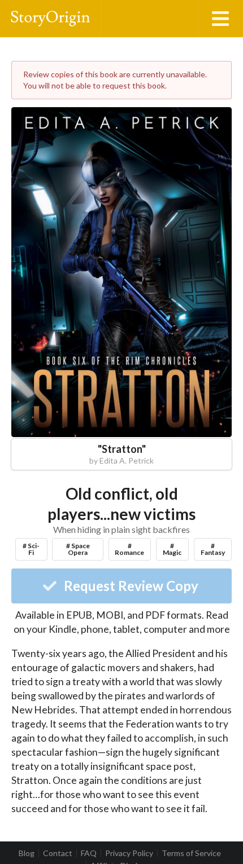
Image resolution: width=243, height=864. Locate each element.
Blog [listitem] (26, 853)
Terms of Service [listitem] (191, 853)
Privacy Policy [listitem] (129, 853)
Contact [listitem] (57, 853)
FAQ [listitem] (89, 853)
